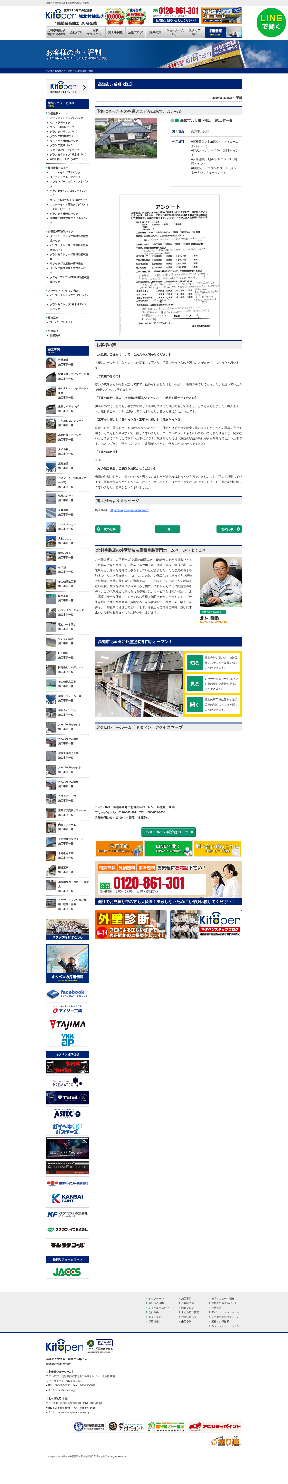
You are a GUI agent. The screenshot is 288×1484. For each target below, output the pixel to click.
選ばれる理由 (156, 1303)
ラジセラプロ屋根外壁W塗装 (66, 263)
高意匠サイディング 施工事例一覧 (69, 437)
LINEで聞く (168, 848)
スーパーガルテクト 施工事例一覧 (69, 727)
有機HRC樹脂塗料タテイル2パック (68, 220)
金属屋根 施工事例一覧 (65, 512)
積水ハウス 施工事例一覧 (65, 555)
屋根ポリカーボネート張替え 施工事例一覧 (73, 886)
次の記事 (110, 529)
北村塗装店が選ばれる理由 (56, 32)
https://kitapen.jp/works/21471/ (129, 510)
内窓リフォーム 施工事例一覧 (67, 827)
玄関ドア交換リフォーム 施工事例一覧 (72, 812)
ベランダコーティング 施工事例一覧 (71, 612)
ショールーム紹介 (175, 32)
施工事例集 (115, 32)
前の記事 (227, 529)
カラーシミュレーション (225, 1326)
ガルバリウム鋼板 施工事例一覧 (68, 741)
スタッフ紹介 (195, 32)
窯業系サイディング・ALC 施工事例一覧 (73, 376)
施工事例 (186, 1298)
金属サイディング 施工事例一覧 (68, 408)
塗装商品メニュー (95, 32)
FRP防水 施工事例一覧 (65, 655)
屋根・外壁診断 (220, 1321)
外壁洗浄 (55, 335)
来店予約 (119, 848)
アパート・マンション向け (226, 1312)
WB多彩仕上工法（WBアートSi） (69, 159)
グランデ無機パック (61, 145)
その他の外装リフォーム (225, 1317)
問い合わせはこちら (218, 848)
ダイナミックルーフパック (65, 177)
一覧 (167, 529)
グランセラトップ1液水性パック (68, 154)
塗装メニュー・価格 (222, 1298)
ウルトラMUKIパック (62, 127)
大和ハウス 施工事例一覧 (65, 541)
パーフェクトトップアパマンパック (69, 297)
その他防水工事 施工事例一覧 (67, 684)
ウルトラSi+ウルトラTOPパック (68, 199)
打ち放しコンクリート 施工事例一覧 (71, 423)
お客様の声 (187, 1303)
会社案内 (76, 32)
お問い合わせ (189, 1317)
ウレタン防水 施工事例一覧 (65, 641)
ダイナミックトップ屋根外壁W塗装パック (69, 238)
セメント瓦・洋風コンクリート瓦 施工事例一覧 (73, 482)
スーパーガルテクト (61, 322)
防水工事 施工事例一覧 (65, 598)
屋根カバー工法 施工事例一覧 (67, 712)
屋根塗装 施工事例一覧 (65, 466)
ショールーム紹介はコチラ (167, 832)
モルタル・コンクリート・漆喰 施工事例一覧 (73, 393)
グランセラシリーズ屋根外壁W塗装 (69, 256)
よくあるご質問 (190, 1312)
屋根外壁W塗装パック (224, 1303)
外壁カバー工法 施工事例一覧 (67, 798)
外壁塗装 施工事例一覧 (65, 362)
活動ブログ (135, 32)
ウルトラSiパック (60, 122)
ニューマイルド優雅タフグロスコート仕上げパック (69, 206)
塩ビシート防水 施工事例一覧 (67, 626)
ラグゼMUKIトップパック (64, 149)
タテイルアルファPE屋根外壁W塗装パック (69, 279)
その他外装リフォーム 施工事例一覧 (71, 841)
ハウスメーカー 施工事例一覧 (67, 526)
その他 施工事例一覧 (65, 569)
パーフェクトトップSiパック (66, 117)
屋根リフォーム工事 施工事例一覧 (69, 698)
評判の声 (155, 32)
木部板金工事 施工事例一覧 (65, 855)
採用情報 (154, 1321)
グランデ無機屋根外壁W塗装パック (69, 270)
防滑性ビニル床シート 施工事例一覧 (71, 669)
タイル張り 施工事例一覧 (65, 451)
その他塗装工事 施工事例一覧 (67, 584)
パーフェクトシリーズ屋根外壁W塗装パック (69, 247)
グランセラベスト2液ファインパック (68, 193)
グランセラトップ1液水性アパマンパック (68, 306)
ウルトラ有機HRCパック (64, 140)
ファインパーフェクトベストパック (69, 183)
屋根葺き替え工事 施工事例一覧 (68, 755)
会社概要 (154, 1312)
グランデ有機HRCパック (64, 136)
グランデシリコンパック (64, 131)
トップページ (156, 1298)
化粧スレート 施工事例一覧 (65, 498)
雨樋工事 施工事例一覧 (65, 870)
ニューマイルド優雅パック (65, 172)
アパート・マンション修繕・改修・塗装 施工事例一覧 (72, 904)
